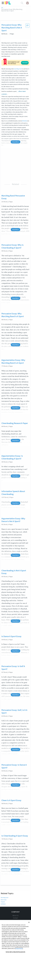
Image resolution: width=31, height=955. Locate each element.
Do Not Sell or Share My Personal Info (15, 952)
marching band (18, 69)
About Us (15, 915)
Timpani (3, 902)
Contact (15, 918)
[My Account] (28, 3)
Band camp (3, 899)
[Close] (29, 922)
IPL (2, 7)
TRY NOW (25, 63)
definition (24, 121)
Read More (15, 229)
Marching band (4, 897)
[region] (15, 937)
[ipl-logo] (8, 4)
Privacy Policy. (19, 948)
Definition (3, 904)
